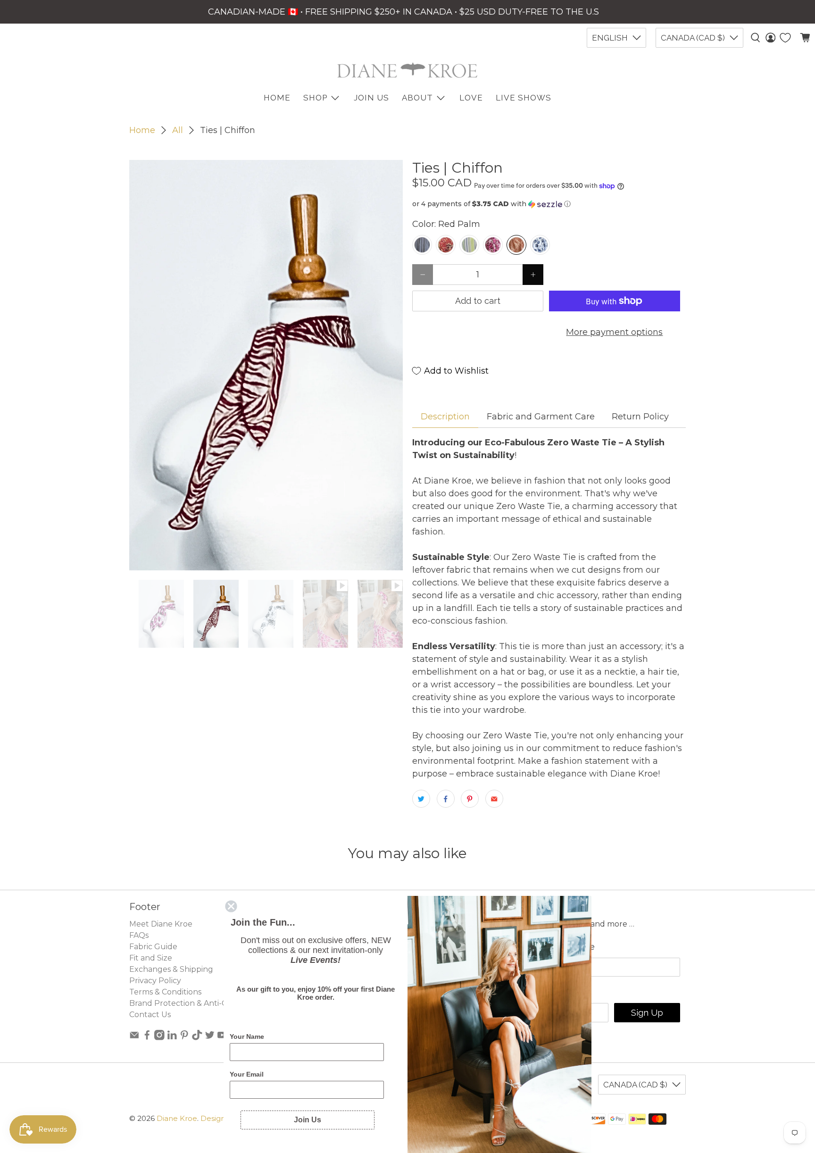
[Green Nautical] (469, 245)
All (177, 130)
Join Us (371, 97)
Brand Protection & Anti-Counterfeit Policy (210, 1003)
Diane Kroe (177, 1118)
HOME (277, 97)
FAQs (139, 935)
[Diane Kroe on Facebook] (147, 1037)
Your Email (247, 1074)
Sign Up (647, 1013)
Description (445, 416)
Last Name (572, 947)
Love (471, 97)
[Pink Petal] (493, 245)
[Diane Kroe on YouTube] (222, 1037)
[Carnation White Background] (540, 245)
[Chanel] (422, 245)
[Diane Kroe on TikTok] (197, 1037)
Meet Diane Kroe (160, 923)
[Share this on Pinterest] (470, 799)
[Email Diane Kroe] (134, 1037)
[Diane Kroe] (407, 70)
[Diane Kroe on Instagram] (159, 1037)
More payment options (614, 332)
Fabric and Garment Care (541, 416)
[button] (549, 204)
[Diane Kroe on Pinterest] (184, 1037)
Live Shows (523, 97)
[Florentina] (446, 245)
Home (142, 130)
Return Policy (640, 416)
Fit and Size (150, 957)
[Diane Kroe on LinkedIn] (172, 1037)
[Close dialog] (231, 906)
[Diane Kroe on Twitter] (210, 1037)
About (417, 97)
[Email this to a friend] (494, 799)
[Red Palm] (516, 245)
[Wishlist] (785, 37)
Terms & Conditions (165, 991)
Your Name (247, 1036)
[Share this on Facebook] (446, 799)
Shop (315, 97)
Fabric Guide (153, 946)
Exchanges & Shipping (171, 969)
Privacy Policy (155, 980)
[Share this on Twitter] (421, 799)
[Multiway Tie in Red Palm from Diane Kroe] (266, 365)
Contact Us (150, 1014)
